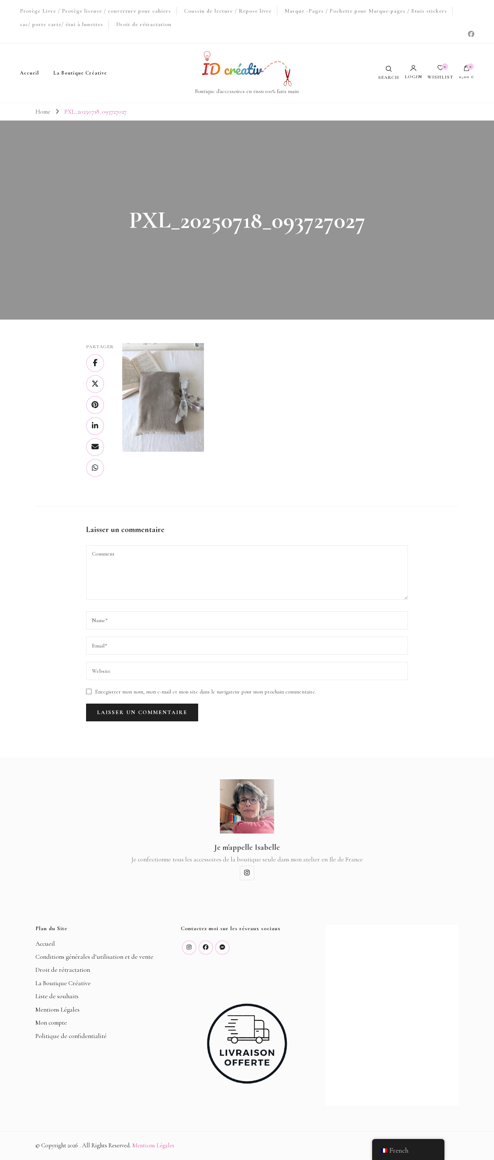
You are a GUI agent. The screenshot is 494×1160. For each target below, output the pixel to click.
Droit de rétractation (143, 24)
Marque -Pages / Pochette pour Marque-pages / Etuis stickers (366, 11)
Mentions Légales (57, 1009)
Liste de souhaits (56, 996)
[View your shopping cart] (466, 70)
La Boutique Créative (80, 73)
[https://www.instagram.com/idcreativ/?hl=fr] (189, 947)
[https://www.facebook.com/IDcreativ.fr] (206, 947)
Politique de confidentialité (71, 1036)
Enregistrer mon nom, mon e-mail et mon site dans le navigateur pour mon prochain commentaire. (205, 691)
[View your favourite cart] (440, 69)
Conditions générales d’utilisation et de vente (94, 957)
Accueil (29, 73)
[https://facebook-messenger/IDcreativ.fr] (222, 947)
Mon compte (51, 1022)
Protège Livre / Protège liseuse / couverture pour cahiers (95, 11)
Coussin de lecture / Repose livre (228, 11)
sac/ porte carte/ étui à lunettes (61, 24)
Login (413, 76)
